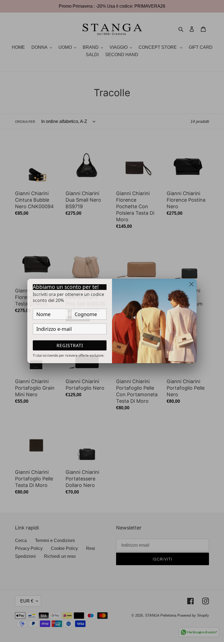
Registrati (70, 346)
